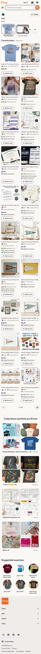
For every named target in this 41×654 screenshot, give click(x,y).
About (3, 21)
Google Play (25, 630)
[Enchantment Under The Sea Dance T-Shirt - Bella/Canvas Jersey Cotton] (30, 443)
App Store (9, 630)
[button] (7, 641)
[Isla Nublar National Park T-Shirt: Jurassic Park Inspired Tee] (30, 462)
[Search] (37, 7)
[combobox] (20, 7)
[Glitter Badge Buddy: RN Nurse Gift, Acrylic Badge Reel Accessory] (30, 541)
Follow (36, 14)
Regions (28, 651)
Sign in (25, 2)
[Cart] (37, 2)
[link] (3, 407)
